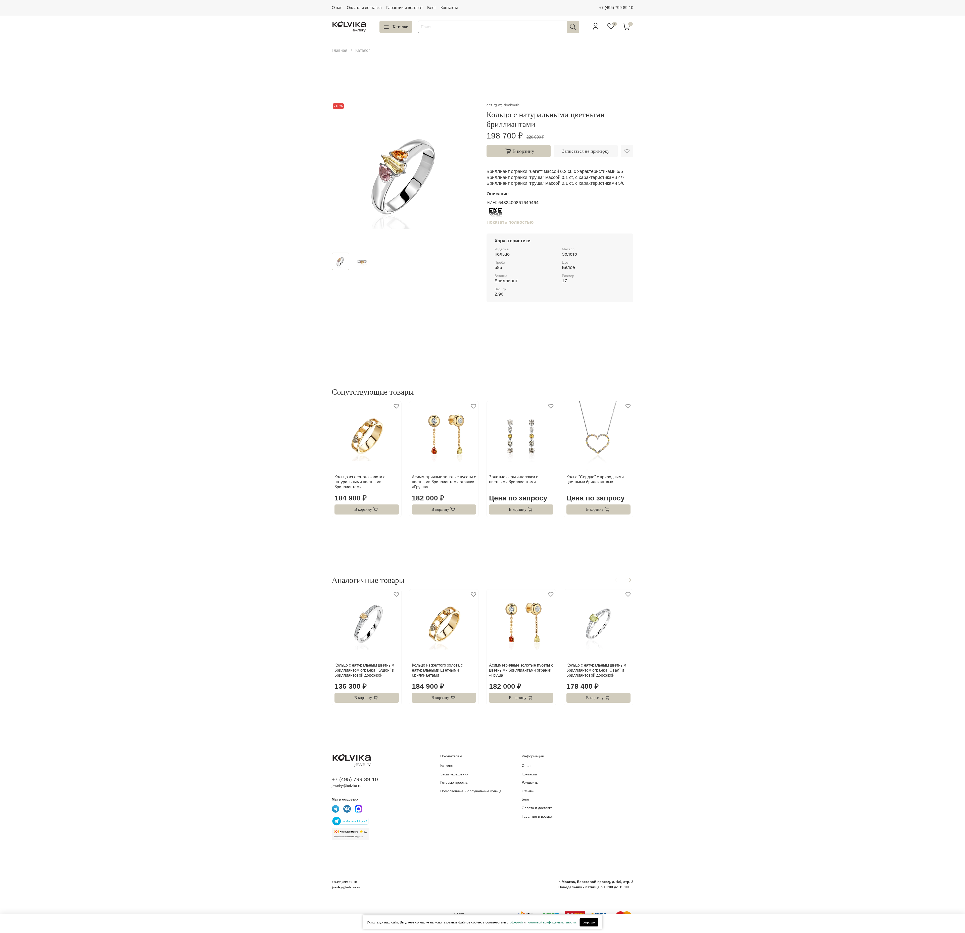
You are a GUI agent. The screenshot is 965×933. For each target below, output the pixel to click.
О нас (337, 8)
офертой (516, 922)
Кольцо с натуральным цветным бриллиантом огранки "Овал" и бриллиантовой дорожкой (596, 670)
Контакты (449, 8)
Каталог (400, 27)
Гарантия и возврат (538, 816)
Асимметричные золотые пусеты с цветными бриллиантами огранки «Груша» (444, 482)
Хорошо (589, 922)
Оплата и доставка (364, 8)
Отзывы (528, 791)
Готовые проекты (454, 782)
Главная (339, 50)
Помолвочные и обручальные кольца (471, 791)
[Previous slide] (340, 175)
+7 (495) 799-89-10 (616, 8)
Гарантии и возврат (404, 8)
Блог (431, 8)
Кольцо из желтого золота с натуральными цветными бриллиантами (359, 482)
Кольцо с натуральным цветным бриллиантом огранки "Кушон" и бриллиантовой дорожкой (364, 670)
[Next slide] (470, 175)
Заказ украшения (454, 774)
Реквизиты (530, 782)
